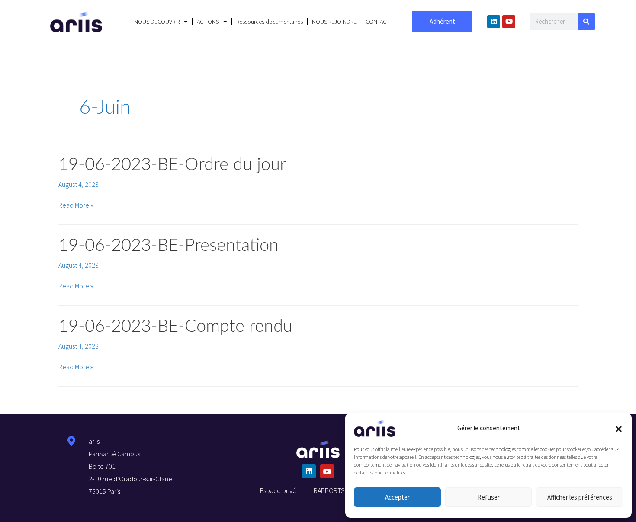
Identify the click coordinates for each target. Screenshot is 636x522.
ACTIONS (208, 22)
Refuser (489, 497)
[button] (618, 428)
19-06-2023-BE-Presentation (168, 245)
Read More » (75, 205)
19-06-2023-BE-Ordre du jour (172, 164)
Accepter (397, 497)
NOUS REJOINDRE (334, 22)
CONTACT (377, 22)
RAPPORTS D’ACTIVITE (345, 490)
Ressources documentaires (269, 22)
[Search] (586, 21)
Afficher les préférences (579, 497)
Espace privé (278, 490)
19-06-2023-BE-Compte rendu (175, 326)
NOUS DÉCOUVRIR (157, 22)
